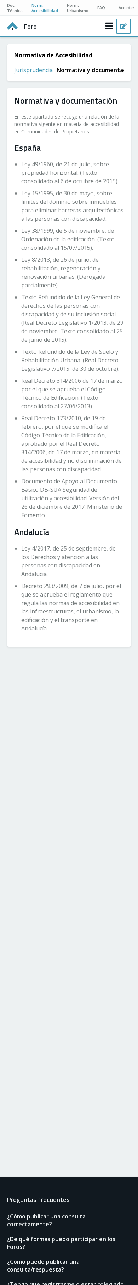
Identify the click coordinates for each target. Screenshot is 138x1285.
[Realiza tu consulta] (123, 26)
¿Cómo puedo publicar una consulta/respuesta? (43, 1265)
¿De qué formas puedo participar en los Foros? (61, 1243)
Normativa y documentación (95, 70)
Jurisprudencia (33, 70)
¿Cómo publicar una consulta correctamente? (46, 1220)
